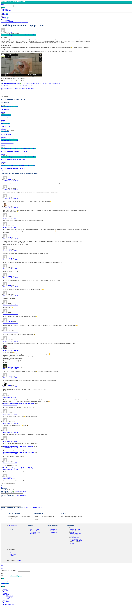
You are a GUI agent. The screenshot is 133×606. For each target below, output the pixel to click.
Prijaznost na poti (13, 106)
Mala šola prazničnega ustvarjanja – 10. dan (14, 151)
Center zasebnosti (34, 530)
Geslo (3, 573)
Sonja (9, 385)
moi (8, 206)
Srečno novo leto (5, 123)
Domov (2, 22)
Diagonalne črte (5, 126)
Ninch (9, 285)
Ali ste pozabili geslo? (16, 576)
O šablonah (9, 23)
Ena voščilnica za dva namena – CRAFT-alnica (75, 539)
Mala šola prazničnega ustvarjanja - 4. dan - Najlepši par (18, 452)
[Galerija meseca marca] (19, 491)
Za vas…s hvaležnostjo (7, 143)
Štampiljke (52, 530)
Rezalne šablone (54, 529)
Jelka (8, 439)
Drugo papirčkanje (6, 165)
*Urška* (9, 237)
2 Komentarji (80, 530)
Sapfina (9, 276)
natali (9, 348)
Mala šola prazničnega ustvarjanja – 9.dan (13, 159)
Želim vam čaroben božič (8, 118)
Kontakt (32, 535)
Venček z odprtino (6, 134)
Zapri (2, 487)
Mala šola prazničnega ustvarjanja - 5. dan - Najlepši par (18, 468)
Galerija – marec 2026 (75, 533)
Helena (9, 179)
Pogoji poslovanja (34, 529)
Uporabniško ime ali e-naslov (9, 570)
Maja (8, 339)
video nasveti (31, 88)
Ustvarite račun (5, 583)
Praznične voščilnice (30, 35)
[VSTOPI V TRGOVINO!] (19, 495)
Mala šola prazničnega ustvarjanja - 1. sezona (16, 22)
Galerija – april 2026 (74, 529)
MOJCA (9, 258)
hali (8, 461)
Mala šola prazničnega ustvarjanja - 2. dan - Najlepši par (18, 403)
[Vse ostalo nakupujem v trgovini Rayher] (33, 507)
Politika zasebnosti (35, 532)
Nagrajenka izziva (6, 109)
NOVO (51, 528)
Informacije (33, 533)
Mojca (9, 249)
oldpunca (10, 321)
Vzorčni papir (53, 532)
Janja (9, 477)
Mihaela (9, 430)
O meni (8, 598)
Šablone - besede (13, 88)
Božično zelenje (5, 88)
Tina (10, 32)
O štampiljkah (9, 596)
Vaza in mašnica (23, 88)
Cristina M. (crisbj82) (13, 367)
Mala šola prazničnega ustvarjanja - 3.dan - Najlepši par (18, 446)
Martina (9, 376)
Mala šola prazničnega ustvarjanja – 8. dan (13, 168)
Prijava (2, 578)
